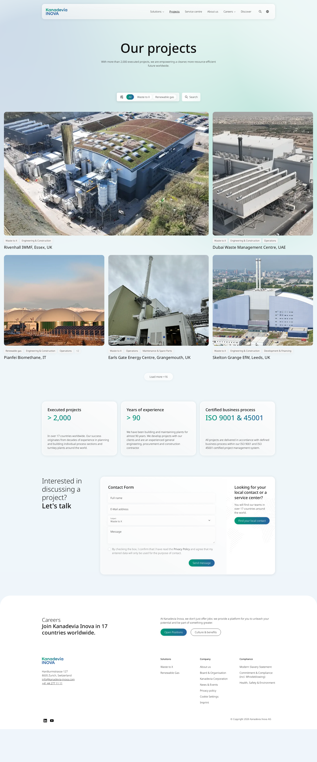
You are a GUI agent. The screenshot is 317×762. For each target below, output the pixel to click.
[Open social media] (45, 720)
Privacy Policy (182, 549)
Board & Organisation (213, 673)
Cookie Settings (209, 696)
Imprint (204, 702)
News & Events (209, 684)
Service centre (193, 11)
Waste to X (143, 97)
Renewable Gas (169, 673)
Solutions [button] (155, 11)
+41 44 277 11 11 (52, 683)
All (130, 97)
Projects (174, 11)
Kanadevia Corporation (214, 679)
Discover (246, 11)
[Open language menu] (267, 11)
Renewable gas (164, 97)
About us (212, 11)
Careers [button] (228, 11)
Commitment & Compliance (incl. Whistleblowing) (256, 675)
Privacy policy (208, 690)
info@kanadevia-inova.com (58, 679)
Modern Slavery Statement (256, 667)
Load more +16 (159, 377)
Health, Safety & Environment (257, 682)
